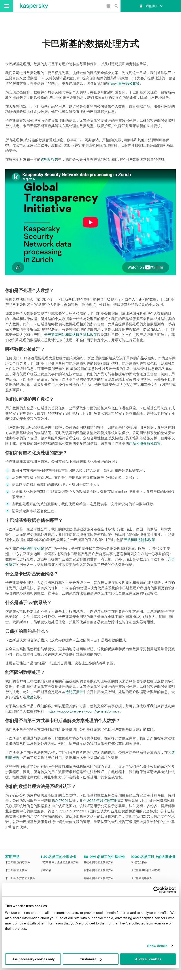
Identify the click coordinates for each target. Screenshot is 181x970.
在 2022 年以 (93, 800)
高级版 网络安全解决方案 (98, 878)
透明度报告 (49, 159)
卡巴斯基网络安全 (141, 878)
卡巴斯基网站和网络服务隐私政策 (70, 335)
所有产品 (46, 870)
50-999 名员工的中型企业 (104, 857)
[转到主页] (34, 6)
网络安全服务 (139, 862)
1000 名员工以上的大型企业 (153, 857)
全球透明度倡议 (31, 549)
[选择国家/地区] (108, 6)
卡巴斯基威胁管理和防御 (145, 870)
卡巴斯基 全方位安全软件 (20, 878)
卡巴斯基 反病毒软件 (17, 862)
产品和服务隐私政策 (124, 83)
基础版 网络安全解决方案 (98, 862)
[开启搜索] (116, 6)
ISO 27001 (60, 800)
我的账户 (152, 6)
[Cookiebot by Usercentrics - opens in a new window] (156, 889)
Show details (157, 946)
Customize (88, 959)
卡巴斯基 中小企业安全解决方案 (59, 862)
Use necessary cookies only (33, 959)
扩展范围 (110, 800)
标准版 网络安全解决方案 (98, 870)
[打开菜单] (6, 6)
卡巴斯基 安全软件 (16, 870)
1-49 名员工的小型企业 (59, 857)
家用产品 (12, 857)
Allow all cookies (148, 959)
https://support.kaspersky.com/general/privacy (84, 711)
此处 (30, 697)
